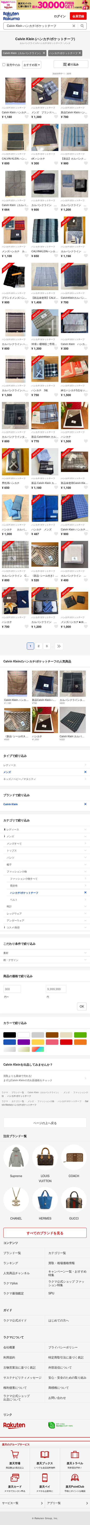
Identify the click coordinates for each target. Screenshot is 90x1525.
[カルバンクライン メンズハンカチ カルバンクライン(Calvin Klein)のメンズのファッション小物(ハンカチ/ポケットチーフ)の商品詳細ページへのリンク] (74, 554)
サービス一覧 (10, 1503)
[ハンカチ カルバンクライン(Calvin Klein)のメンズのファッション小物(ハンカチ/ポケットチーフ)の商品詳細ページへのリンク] (74, 415)
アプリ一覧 (54, 1503)
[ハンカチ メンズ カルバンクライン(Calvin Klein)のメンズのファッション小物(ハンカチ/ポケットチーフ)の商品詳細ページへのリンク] (44, 508)
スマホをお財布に (44, 1488)
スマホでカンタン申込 (14, 1488)
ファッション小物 (17, 871)
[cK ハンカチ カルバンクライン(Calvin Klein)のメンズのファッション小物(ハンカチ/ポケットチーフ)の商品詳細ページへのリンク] (44, 137)
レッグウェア (14, 913)
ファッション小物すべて (24, 878)
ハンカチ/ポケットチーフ (63, 53)
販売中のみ (13, 65)
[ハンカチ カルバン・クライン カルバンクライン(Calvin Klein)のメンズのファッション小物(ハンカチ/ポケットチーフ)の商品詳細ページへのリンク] (15, 508)
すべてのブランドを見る (45, 1232)
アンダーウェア (15, 920)
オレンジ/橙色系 (86, 1042)
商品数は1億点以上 (15, 1465)
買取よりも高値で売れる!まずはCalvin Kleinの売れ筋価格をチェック (27, 1078)
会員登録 (78, 16)
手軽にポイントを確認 (74, 1488)
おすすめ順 (31, 65)
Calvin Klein (10, 804)
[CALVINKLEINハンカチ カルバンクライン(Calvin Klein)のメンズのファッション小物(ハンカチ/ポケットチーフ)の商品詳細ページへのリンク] (44, 230)
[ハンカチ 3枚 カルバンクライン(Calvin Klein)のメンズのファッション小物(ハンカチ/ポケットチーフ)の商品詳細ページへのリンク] (44, 369)
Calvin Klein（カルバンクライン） (22, 53)
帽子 (9, 864)
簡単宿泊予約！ (75, 1465)
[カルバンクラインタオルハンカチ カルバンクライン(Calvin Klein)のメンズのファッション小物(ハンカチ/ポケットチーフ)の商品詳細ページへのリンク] (15, 415)
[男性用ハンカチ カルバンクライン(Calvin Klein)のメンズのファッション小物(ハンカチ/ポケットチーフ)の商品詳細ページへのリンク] (15, 461)
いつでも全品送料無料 (44, 1465)
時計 (9, 906)
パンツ (10, 857)
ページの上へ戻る (45, 1123)
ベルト (14, 899)
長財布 (14, 885)
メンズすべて (14, 843)
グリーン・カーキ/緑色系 (86, 1035)
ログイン (60, 16)
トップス (12, 850)
